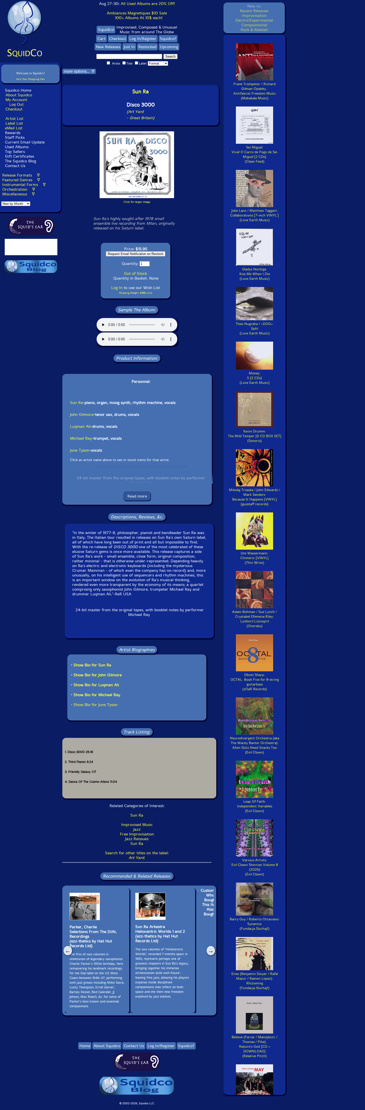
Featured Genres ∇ (21, 180)
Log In (116, 287)
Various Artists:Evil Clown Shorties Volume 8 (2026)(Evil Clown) (254, 867)
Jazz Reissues (136, 838)
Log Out (16, 104)
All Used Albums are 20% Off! (148, 3)
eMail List (13, 128)
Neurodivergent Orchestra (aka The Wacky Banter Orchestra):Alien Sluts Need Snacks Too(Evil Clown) (254, 745)
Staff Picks (15, 137)
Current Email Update (24, 142)
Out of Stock (135, 273)
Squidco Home (18, 90)
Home (84, 1045)
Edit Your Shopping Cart (30, 79)
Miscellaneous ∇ (18, 194)
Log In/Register (142, 38)
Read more (137, 496)
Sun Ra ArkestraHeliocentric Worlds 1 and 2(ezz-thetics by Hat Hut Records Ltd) (160, 933)
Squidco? (168, 38)
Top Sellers (15, 151)
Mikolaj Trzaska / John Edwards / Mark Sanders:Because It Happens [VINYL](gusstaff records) (254, 497)
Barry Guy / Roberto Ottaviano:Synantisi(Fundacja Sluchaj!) (255, 924)
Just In (129, 46)
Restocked (147, 46)
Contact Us (14, 165)
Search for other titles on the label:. (137, 855)
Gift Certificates (19, 156)
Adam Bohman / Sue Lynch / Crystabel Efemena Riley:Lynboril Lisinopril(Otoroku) (254, 619)
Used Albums (17, 146)
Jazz (137, 829)
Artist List (14, 118)
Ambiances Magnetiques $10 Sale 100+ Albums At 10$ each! (137, 15)
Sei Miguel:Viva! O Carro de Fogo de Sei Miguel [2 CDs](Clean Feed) (254, 154)
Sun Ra (76, 402)
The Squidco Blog (20, 161)
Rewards (12, 132)
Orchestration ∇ (18, 189)
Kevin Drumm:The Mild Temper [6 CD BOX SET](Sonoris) (254, 436)
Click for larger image (137, 202)
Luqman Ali (80, 426)
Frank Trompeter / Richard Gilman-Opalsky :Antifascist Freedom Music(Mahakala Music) (254, 91)
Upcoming (169, 46)
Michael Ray (81, 438)
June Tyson (79, 450)
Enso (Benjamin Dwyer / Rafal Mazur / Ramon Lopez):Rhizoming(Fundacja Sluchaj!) (254, 981)
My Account (16, 99)
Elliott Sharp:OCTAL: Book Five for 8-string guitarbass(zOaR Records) (254, 682)
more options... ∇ (79, 71)
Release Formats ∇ (21, 175)
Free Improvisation (137, 834)
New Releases (108, 46)
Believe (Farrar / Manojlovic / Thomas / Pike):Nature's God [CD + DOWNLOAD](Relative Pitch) (254, 1046)
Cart (101, 38)
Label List (14, 123)
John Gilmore (81, 414)
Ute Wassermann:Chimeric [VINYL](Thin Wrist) (254, 558)
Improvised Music (137, 824)
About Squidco (18, 95)
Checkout (13, 109)
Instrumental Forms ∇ (24, 184)
